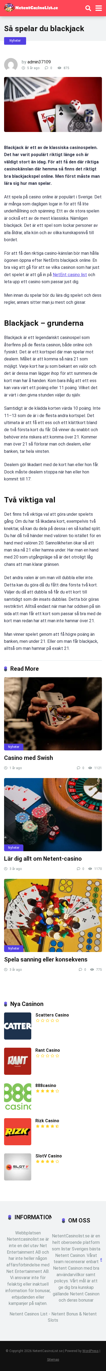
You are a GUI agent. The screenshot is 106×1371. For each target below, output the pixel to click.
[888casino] (17, 1108)
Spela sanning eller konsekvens (46, 959)
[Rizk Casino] (17, 1143)
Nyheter (15, 41)
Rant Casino (47, 1050)
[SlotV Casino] (17, 1179)
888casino (45, 1085)
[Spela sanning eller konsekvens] (53, 915)
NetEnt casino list (70, 274)
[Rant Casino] (17, 1073)
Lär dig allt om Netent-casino (43, 858)
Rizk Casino (47, 1120)
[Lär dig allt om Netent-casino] (53, 814)
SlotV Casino (48, 1156)
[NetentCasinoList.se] (31, 6)
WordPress (90, 1351)
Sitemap (53, 1359)
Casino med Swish (28, 757)
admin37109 (39, 61)
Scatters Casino (52, 1015)
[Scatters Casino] (17, 1038)
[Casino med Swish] (53, 713)
